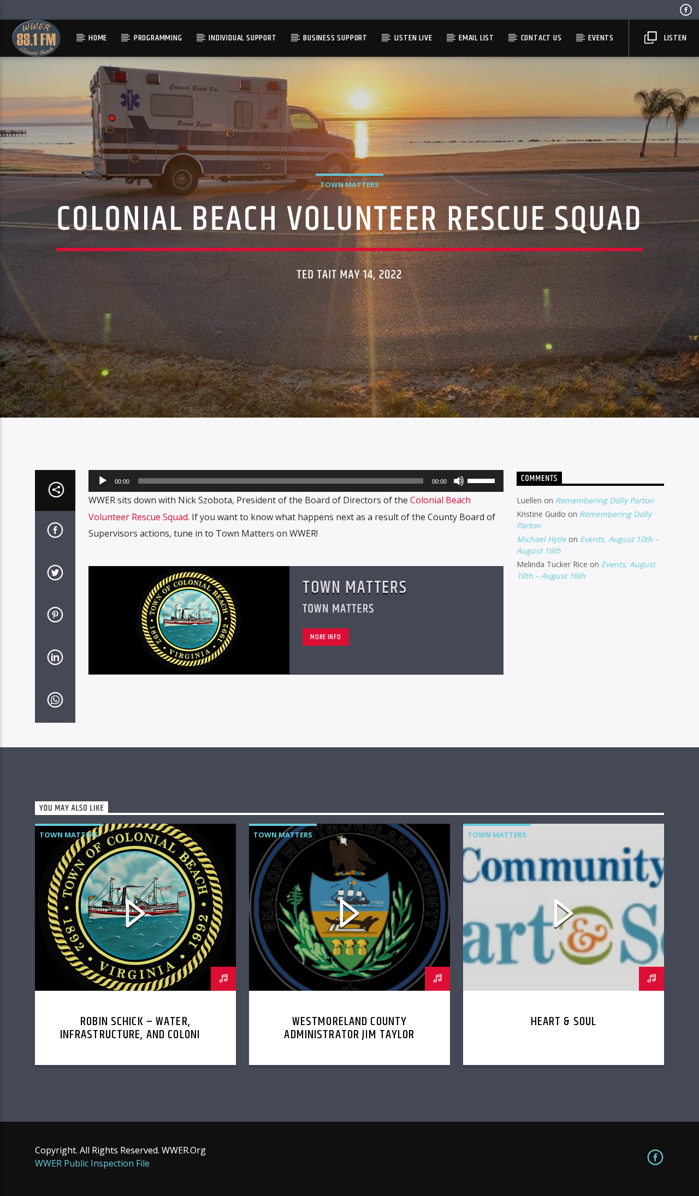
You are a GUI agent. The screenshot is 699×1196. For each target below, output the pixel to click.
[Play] (102, 480)
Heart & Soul (564, 1021)
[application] (295, 481)
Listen (674, 38)
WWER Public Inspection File (92, 1163)
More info (325, 637)
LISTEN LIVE (413, 38)
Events (601, 38)
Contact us (541, 38)
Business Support (335, 38)
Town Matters (349, 184)
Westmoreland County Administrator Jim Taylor (349, 1028)
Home (97, 38)
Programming (158, 38)
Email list (476, 38)
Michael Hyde (541, 539)
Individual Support (242, 38)
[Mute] (458, 480)
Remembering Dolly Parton (604, 500)
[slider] (482, 480)
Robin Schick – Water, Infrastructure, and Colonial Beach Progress (135, 1034)
